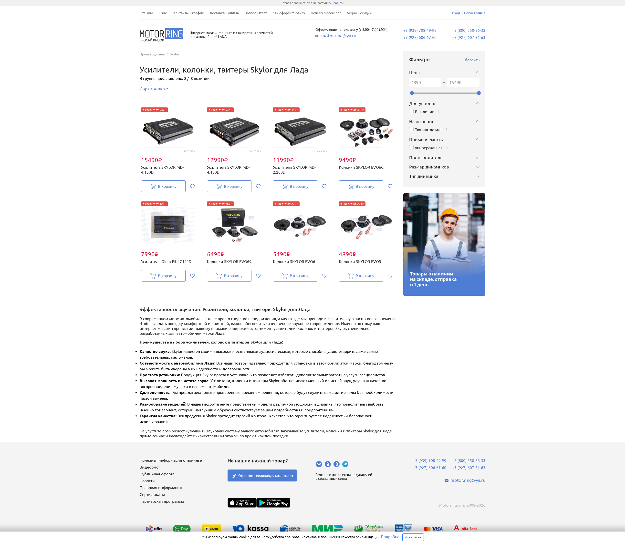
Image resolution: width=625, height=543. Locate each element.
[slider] (412, 93)
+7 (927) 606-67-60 (420, 37)
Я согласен (413, 537)
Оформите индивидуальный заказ (265, 476)
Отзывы (146, 13)
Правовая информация (161, 487)
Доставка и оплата (224, 13)
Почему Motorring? (326, 13)
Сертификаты (152, 494)
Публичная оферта (157, 474)
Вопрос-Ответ (256, 13)
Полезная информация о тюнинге (171, 460)
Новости (147, 481)
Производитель (152, 54)
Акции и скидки (359, 13)
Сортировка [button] (152, 88)
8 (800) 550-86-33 (469, 30)
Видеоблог (150, 467)
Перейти (338, 2)
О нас (163, 13)
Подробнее (391, 536)
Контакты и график (188, 13)
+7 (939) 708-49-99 (420, 30)
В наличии (425, 111)
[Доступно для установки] (273, 503)
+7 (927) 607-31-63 (468, 37)
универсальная (429, 148)
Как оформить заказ (289, 13)
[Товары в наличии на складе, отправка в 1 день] (444, 244)
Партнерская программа (162, 501)
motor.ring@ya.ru (338, 35)
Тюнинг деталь (428, 129)
